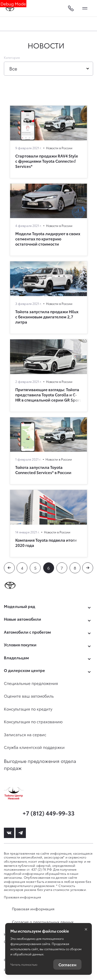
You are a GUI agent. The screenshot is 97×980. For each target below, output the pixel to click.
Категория (12, 57)
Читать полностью (23, 964)
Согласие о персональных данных (42, 921)
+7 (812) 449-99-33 (48, 813)
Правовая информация (22, 897)
